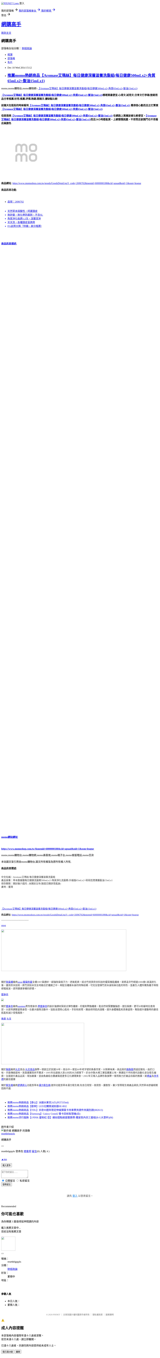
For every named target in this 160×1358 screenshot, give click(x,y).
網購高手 (11, 24)
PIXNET (56, 1314)
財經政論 (27, 48)
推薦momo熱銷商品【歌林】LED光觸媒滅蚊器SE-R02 (37, 1106)
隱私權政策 (97, 1314)
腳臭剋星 (27, 982)
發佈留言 (6, 1184)
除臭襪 (9, 982)
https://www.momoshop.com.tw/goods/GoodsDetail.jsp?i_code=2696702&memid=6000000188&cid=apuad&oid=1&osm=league (76, 183)
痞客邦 (27, 1151)
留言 (34, 1151)
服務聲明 (110, 1314)
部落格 (11, 58)
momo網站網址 (9, 837)
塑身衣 (4, 994)
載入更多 (6, 1165)
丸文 (9, 1018)
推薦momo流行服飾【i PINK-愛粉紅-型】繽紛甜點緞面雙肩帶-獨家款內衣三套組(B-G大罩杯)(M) (60, 1117)
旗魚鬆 (129, 1069)
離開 (18, 1352)
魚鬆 (3, 1018)
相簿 (10, 54)
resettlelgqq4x (8, 1133)
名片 (10, 62)
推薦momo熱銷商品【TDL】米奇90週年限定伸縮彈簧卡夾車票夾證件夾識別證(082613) (55, 1110)
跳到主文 (6, 33)
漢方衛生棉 (44, 1085)
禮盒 (149, 1076)
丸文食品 (30, 1069)
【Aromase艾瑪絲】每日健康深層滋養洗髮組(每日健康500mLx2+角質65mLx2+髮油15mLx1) (88, 88)
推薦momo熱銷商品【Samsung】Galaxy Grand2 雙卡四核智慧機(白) (44, 1113)
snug (3, 925)
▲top (4, 1159)
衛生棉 (9, 1085)
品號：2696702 (16, 201)
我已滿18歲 (7, 1352)
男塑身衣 (42, 1006)
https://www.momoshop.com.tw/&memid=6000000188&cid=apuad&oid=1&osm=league (47, 848)
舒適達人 (22, 1085)
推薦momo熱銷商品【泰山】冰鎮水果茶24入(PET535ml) (38, 1102)
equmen (21, 1006)
